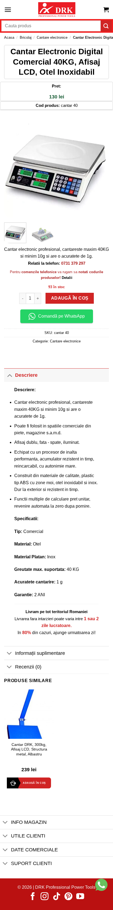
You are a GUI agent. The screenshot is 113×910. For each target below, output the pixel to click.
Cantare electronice (52, 37)
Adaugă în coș (69, 298)
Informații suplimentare (40, 653)
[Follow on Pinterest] (68, 897)
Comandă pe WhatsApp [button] (61, 316)
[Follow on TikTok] (57, 897)
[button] (8, 9)
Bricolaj (26, 37)
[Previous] (13, 166)
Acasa (9, 37)
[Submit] (106, 25)
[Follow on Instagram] (45, 897)
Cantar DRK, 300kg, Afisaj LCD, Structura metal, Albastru (29, 749)
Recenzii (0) (28, 667)
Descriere (26, 375)
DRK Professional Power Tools (65, 887)
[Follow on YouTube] (80, 897)
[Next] (100, 166)
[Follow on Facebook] (33, 897)
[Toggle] (9, 375)
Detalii (67, 278)
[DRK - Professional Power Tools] (56, 9)
